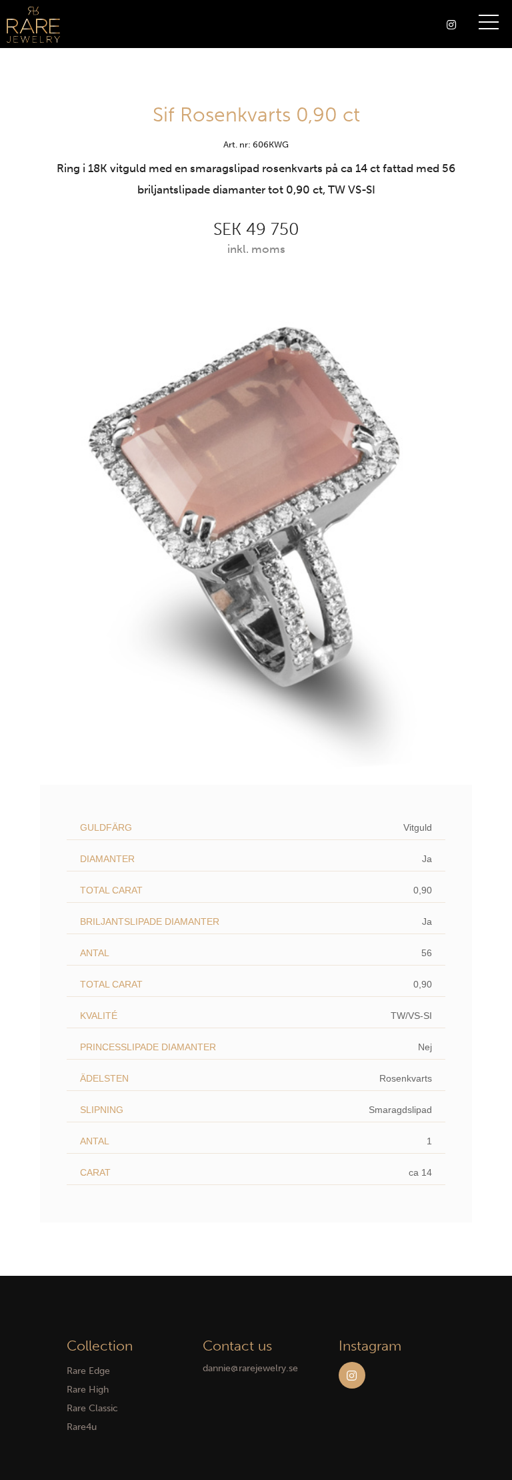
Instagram (352, 1375)
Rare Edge (88, 1371)
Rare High (88, 1389)
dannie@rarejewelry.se (250, 1368)
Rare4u (82, 1427)
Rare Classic (92, 1408)
